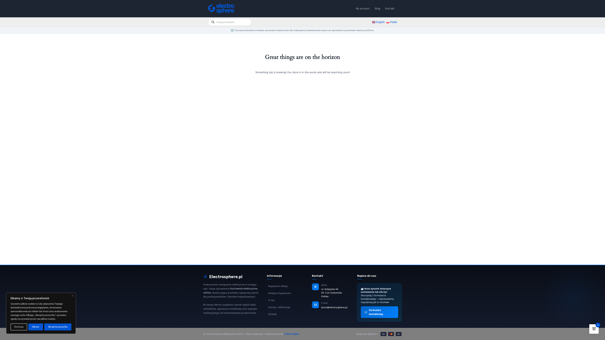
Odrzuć (35, 327)
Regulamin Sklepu (278, 286)
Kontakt (390, 8)
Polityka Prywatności (279, 293)
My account (363, 8)
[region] (41, 313)
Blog (377, 8)
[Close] (72, 296)
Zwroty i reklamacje (279, 307)
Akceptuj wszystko (58, 327)
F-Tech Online (291, 333)
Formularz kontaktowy (376, 312)
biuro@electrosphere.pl (334, 307)
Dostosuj (18, 327)
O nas (271, 300)
